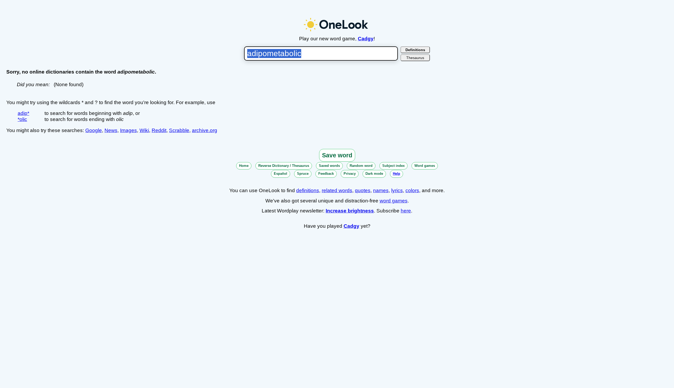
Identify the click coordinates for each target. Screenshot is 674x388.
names (381, 190)
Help (396, 174)
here (406, 211)
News (111, 130)
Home (244, 166)
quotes (362, 190)
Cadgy (366, 38)
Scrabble (179, 130)
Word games (424, 166)
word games (394, 200)
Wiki (144, 130)
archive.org (204, 130)
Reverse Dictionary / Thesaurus (283, 166)
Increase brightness (350, 211)
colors (412, 190)
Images (128, 130)
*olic (22, 119)
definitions (307, 190)
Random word (361, 166)
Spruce (303, 174)
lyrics (397, 190)
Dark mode (374, 174)
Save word (337, 155)
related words (337, 190)
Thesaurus (415, 58)
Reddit (159, 130)
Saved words (329, 166)
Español (280, 174)
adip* (23, 113)
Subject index (393, 166)
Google (93, 130)
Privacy (350, 174)
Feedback (326, 174)
